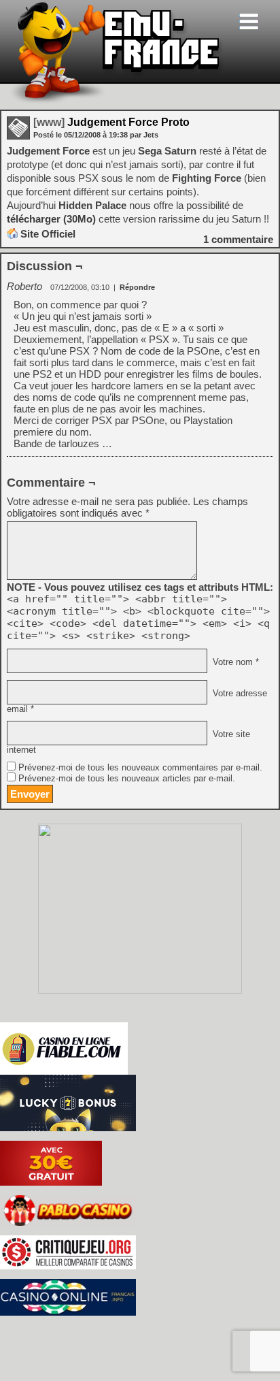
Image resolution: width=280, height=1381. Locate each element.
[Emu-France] (116, 101)
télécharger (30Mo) (51, 219)
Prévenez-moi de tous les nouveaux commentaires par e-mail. (140, 768)
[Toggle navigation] (249, 21)
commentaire (238, 239)
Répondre (137, 287)
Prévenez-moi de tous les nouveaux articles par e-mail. (126, 778)
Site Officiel (47, 234)
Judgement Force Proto (111, 122)
